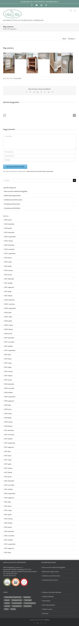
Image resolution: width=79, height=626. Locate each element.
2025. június (8, 220)
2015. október (8, 540)
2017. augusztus (9, 447)
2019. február (8, 376)
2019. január (8, 380)
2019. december (9, 338)
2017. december (9, 430)
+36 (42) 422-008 (11, 573)
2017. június (7, 456)
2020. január (8, 333)
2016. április (8, 514)
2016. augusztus (9, 498)
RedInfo (47, 620)
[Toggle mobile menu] (75, 11)
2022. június (8, 258)
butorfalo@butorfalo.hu (52, 1)
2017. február (8, 472)
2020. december (9, 300)
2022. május (8, 262)
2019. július (7, 354)
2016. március (8, 519)
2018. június (8, 409)
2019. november (9, 342)
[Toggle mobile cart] (71, 11)
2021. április (7, 291)
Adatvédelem (46, 601)
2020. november (9, 304)
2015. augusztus (9, 548)
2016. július (7, 502)
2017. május (7, 460)
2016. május (8, 510)
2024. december (9, 224)
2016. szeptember (9, 493)
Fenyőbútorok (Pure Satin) (12, 204)
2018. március (8, 422)
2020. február (8, 329)
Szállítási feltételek (48, 596)
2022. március (8, 270)
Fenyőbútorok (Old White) (12, 208)
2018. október (8, 392)
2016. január (8, 527)
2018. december (9, 384)
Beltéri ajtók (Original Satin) (12, 195)
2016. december (9, 481)
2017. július (7, 451)
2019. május (8, 363)
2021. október (8, 283)
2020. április (8, 321)
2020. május (8, 317)
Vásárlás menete (47, 609)
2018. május (8, 413)
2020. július (7, 312)
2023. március (8, 241)
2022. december (9, 245)
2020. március (8, 325)
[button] (4, 115)
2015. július (7, 552)
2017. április (7, 464)
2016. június (8, 506)
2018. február (8, 426)
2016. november (9, 485)
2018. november (9, 388)
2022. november (9, 249)
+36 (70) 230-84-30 (39, 1)
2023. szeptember (10, 237)
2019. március (8, 371)
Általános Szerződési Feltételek (51, 592)
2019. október (8, 346)
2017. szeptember (9, 443)
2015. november (9, 536)
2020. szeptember (10, 308)
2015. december (9, 531)
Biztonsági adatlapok (48, 605)
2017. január (8, 477)
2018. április (8, 418)
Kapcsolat (45, 613)
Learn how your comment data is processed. (40, 171)
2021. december (9, 279)
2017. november (9, 434)
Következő (71, 39)
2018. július (7, 405)
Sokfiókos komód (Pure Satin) (13, 200)
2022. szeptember (9, 253)
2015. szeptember (9, 544)
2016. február (8, 523)
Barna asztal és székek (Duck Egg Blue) (15, 191)
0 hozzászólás (17, 78)
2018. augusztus (9, 401)
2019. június (8, 359)
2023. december (9, 232)
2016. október (8, 489)
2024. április (8, 228)
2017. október (8, 439)
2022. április (8, 266)
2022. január (8, 275)
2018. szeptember (9, 397)
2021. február (8, 296)
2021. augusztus (9, 287)
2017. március (8, 468)
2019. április (8, 367)
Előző (64, 39)
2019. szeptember (9, 350)
